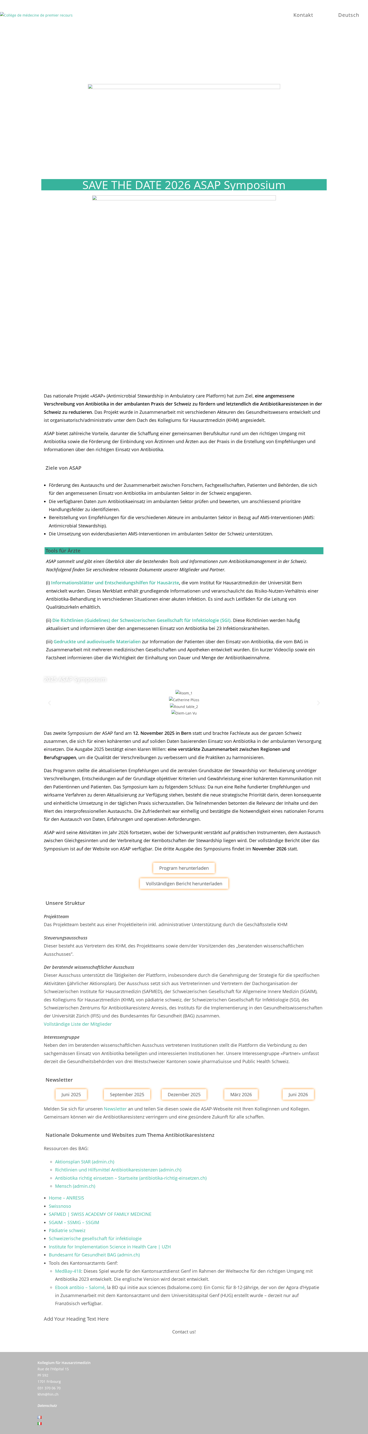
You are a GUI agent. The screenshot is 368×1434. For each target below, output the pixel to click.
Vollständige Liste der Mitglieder (78, 1024)
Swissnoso (60, 1206)
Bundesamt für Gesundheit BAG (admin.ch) (94, 1255)
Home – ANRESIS (66, 1198)
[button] (49, 703)
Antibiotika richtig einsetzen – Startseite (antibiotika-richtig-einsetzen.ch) (131, 1178)
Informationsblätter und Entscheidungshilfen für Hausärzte (115, 583)
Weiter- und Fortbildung (139, 59)
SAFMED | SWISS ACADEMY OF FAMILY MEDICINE (100, 1214)
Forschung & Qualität (219, 59)
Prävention (280, 59)
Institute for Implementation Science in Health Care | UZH (110, 1247)
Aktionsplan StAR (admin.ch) (84, 1162)
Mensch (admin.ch (74, 1186)
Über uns (78, 59)
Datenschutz (47, 1405)
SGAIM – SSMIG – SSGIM (74, 1222)
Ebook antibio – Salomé (80, 1287)
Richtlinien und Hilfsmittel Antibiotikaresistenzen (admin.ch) (118, 1170)
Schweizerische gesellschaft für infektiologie (95, 1238)
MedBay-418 (68, 1271)
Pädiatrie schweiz (67, 1230)
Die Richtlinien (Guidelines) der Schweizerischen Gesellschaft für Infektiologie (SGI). (142, 620)
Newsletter (115, 1109)
